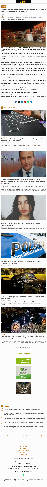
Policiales (3, 6)
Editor (5, 15)
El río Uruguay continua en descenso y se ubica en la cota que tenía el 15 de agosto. (23, 422)
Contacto (24, 452)
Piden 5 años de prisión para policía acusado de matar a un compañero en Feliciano (20, 262)
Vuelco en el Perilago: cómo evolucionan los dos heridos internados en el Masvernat (23, 297)
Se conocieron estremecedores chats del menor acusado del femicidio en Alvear (21, 224)
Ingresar (24, 454)
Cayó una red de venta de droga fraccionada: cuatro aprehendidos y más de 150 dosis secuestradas (23, 140)
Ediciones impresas (24, 450)
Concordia (24, 446)
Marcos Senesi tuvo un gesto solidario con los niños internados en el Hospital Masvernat (24, 418)
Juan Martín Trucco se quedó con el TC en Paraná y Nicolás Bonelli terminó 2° (22, 409)
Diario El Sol (24, 435)
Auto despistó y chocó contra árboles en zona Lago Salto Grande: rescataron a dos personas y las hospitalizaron (22, 337)
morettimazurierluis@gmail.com (36, 479)
